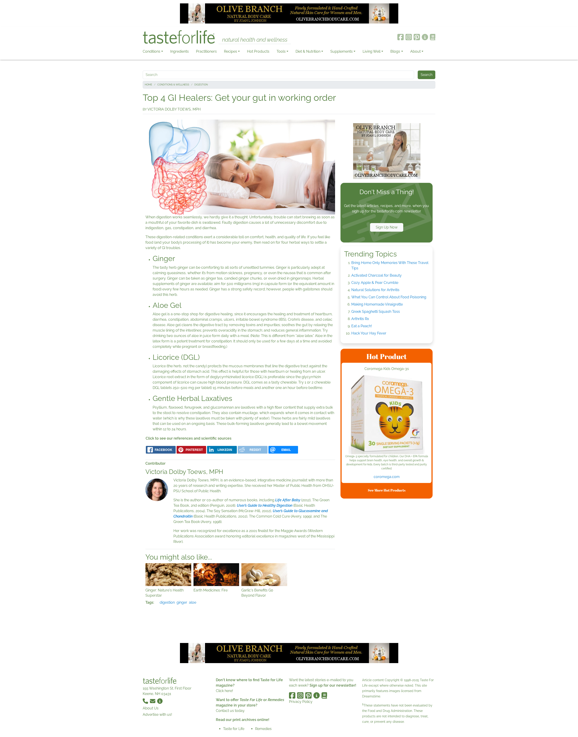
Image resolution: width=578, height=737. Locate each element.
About (415, 51)
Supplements (341, 51)
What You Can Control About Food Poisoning (388, 297)
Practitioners (206, 51)
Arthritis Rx (360, 319)
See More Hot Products (387, 490)
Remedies (263, 729)
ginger (182, 602)
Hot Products (258, 51)
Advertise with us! (157, 714)
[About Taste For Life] (425, 37)
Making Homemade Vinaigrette (377, 304)
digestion (167, 602)
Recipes (230, 51)
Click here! (224, 691)
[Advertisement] (386, 570)
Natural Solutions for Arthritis (375, 290)
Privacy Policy (300, 701)
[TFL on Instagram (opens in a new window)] (409, 37)
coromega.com (387, 477)
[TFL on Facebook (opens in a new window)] (400, 37)
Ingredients (179, 51)
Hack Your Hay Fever (368, 333)
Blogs (395, 51)
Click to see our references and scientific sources (188, 438)
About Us (150, 708)
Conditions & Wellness (173, 84)
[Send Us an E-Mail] (153, 701)
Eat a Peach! (361, 326)
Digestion (201, 84)
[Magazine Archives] (433, 37)
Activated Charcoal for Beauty (376, 275)
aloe (192, 602)
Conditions (151, 51)
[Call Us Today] (146, 701)
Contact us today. (230, 711)
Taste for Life (233, 729)
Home (148, 84)
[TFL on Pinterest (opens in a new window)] (417, 37)
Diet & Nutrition (308, 51)
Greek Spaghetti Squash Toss (375, 311)
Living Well (371, 51)
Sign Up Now (387, 227)
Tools (281, 51)
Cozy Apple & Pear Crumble (374, 282)
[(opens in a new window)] (386, 414)
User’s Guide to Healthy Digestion (264, 505)
